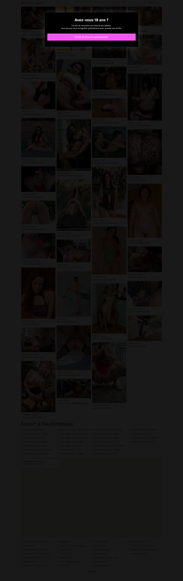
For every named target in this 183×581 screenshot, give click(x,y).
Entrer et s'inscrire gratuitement (91, 37)
